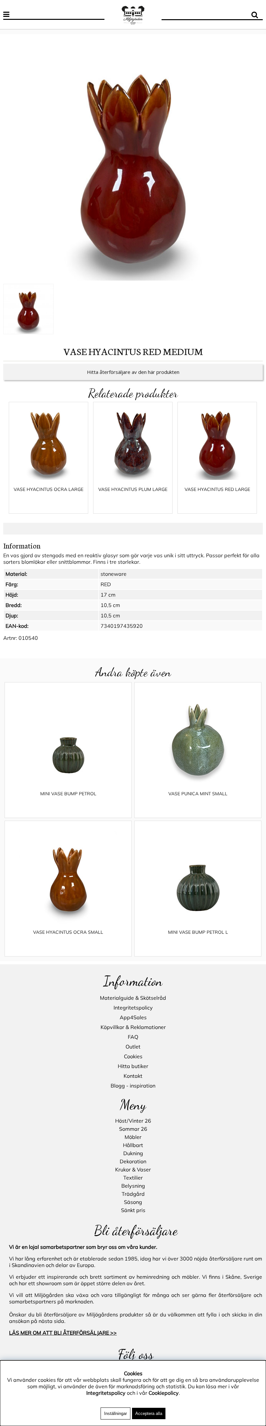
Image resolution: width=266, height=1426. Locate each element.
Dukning (133, 1153)
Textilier (133, 1177)
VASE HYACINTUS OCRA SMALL (68, 932)
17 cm (108, 594)
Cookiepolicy (164, 1393)
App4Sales (133, 1017)
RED (106, 584)
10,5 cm (110, 605)
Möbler (133, 1137)
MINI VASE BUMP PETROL (68, 794)
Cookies (133, 1056)
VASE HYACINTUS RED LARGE (217, 489)
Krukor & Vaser (133, 1169)
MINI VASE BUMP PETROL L (198, 932)
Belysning (133, 1185)
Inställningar (115, 1413)
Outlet (133, 1046)
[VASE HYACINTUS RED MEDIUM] (133, 160)
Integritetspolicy (133, 1007)
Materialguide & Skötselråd (133, 998)
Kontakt (133, 1076)
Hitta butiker (133, 1066)
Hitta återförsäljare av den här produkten (133, 372)
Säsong (133, 1202)
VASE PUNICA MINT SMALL (197, 794)
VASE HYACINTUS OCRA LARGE (48, 489)
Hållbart (133, 1145)
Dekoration (133, 1161)
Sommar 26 (133, 1129)
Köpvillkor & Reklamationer (133, 1027)
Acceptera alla (148, 1413)
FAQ (133, 1037)
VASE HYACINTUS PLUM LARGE (132, 489)
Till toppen (13, 31)
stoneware (114, 574)
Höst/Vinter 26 (133, 1120)
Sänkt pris (133, 1210)
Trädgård (133, 1194)
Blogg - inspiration (133, 1085)
